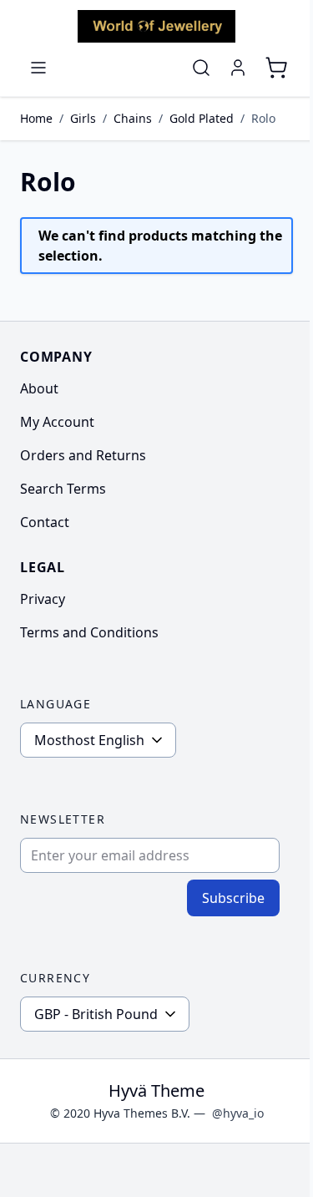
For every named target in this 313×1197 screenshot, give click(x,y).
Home (36, 118)
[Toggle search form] (201, 68)
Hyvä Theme (156, 1090)
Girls (83, 118)
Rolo (263, 118)
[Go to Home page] (156, 26)
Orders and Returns (83, 455)
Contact (44, 522)
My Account (57, 422)
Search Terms (63, 488)
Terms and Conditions (89, 632)
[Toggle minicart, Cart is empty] (276, 67)
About (39, 388)
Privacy (42, 599)
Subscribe (233, 898)
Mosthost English (89, 740)
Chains (133, 118)
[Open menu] (38, 67)
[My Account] (238, 68)
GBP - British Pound (96, 1014)
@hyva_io (238, 1113)
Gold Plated (201, 118)
